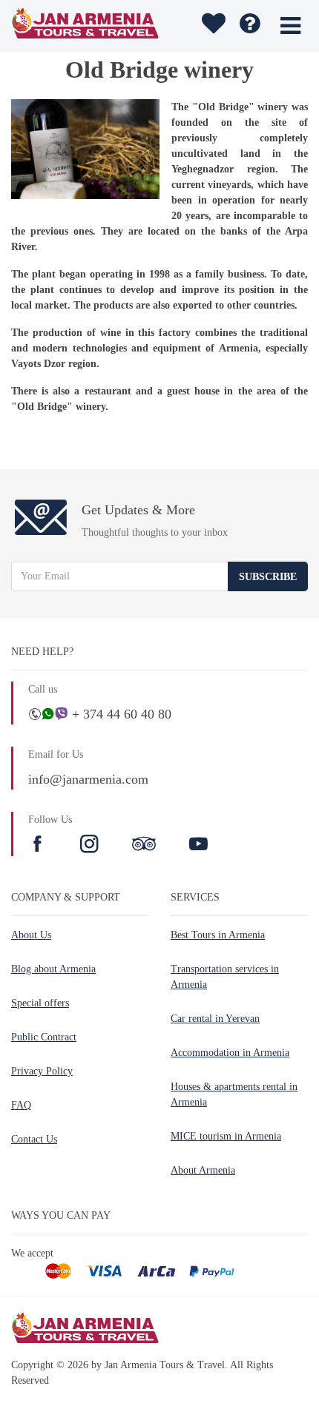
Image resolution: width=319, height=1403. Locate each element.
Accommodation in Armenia (230, 1052)
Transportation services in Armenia (225, 976)
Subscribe (268, 576)
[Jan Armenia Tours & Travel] (88, 26)
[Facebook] (39, 845)
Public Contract (43, 1037)
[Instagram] (91, 845)
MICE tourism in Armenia (226, 1136)
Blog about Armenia (53, 969)
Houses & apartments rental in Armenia (234, 1094)
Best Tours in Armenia (218, 935)
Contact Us (34, 1139)
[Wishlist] (212, 26)
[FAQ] (250, 26)
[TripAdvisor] (144, 845)
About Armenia (203, 1170)
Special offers (40, 1003)
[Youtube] (198, 845)
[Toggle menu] (290, 26)
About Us (31, 935)
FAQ (21, 1105)
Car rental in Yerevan (215, 1018)
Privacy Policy (42, 1071)
